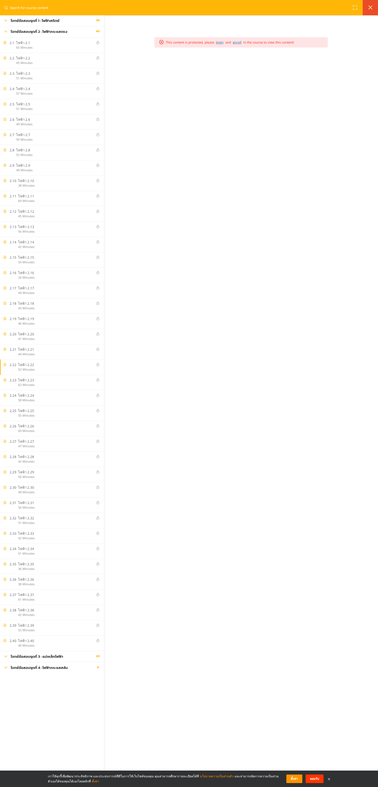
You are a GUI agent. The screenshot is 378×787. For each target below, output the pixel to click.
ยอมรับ (314, 778)
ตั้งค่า (95, 781)
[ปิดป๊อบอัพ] (329, 779)
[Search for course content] (8, 7)
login (220, 42)
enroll (237, 42)
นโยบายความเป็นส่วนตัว (216, 776)
